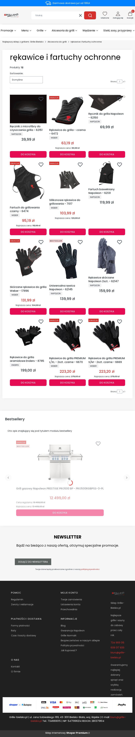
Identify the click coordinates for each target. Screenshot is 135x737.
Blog (63, 625)
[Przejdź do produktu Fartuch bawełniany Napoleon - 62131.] (106, 173)
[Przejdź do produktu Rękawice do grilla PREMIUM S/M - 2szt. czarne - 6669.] (106, 336)
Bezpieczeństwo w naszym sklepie (80, 640)
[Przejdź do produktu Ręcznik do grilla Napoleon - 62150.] (106, 103)
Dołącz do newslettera (33, 561)
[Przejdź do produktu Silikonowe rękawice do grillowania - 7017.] (67, 178)
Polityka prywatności (72, 645)
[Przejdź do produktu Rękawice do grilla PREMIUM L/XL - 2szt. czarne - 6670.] (67, 336)
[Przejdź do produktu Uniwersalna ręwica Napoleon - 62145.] (67, 260)
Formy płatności (20, 625)
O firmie (15, 671)
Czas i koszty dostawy (23, 635)
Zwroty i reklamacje (22, 604)
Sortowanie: (16, 73)
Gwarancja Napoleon (73, 630)
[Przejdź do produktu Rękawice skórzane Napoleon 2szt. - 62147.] (106, 256)
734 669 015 (117, 642)
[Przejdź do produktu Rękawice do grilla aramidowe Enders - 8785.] (28, 335)
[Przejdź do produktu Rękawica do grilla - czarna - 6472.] (67, 111)
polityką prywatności (90, 569)
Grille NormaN (68, 635)
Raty (13, 630)
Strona (113, 81)
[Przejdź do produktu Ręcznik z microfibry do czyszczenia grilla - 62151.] (28, 109)
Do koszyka (28, 154)
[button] (90, 15)
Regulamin (17, 599)
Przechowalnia (69, 609)
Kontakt (15, 666)
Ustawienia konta (70, 604)
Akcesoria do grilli (57, 41)
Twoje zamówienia (71, 599)
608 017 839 (117, 647)
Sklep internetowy (66, 733)
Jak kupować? (69, 650)
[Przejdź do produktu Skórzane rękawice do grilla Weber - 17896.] (28, 261)
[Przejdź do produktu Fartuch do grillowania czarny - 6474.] (28, 182)
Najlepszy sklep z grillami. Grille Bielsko (23, 41)
